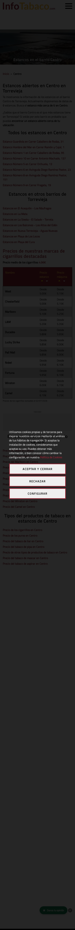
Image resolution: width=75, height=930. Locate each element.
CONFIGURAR (37, 493)
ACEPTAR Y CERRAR (37, 469)
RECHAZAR (37, 481)
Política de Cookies (51, 457)
